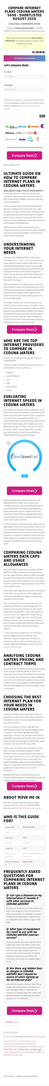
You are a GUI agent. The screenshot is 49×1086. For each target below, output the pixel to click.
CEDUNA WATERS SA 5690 (35, 1037)
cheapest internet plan (12, 615)
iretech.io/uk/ (8, 1044)
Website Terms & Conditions (24, 1052)
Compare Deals (23, 155)
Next (42, 116)
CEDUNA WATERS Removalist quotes (28, 808)
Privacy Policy (24, 106)
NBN (9, 530)
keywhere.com (9, 1047)
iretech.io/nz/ (19, 1044)
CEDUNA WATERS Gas (19, 805)
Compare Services (37, 1047)
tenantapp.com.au (29, 1041)
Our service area (9, 1037)
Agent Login (37, 1049)
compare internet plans (20, 260)
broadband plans (25, 757)
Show (16, 1022)
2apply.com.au (30, 1044)
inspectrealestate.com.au (13, 1041)
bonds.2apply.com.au (22, 1047)
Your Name (7, 72)
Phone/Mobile (8, 85)
